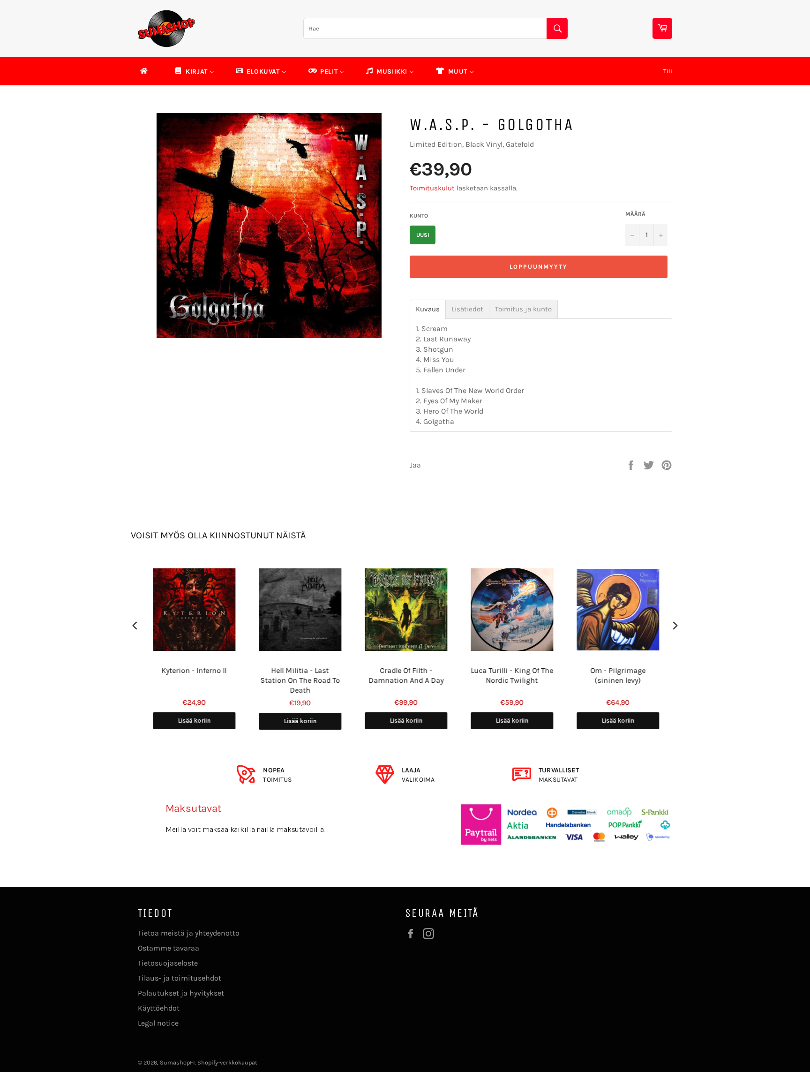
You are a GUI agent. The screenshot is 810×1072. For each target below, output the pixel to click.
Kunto (419, 215)
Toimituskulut (432, 188)
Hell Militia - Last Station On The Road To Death (299, 680)
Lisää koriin (193, 720)
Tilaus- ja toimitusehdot (179, 978)
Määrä (635, 214)
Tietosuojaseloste (168, 963)
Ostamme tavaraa (168, 948)
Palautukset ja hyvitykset (181, 993)
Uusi (422, 235)
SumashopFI (177, 1062)
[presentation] (135, 625)
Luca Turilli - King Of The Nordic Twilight (511, 675)
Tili (667, 71)
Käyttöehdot (159, 1008)
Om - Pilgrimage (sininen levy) (617, 675)
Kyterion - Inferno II (193, 670)
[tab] (428, 309)
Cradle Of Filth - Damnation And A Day (405, 675)
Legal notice (158, 1023)
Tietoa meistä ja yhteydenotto (189, 933)
